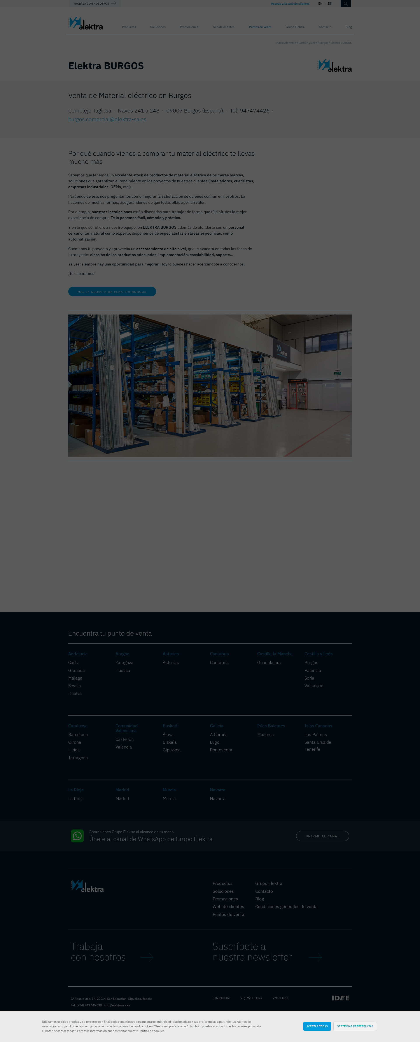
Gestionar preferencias (355, 1026)
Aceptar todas (317, 1026)
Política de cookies (151, 1031)
